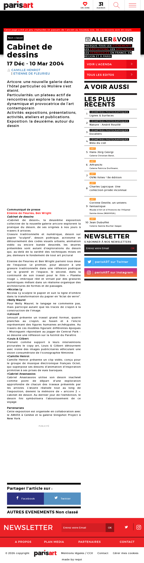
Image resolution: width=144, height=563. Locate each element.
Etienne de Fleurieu (31, 73)
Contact (127, 541)
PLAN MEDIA (54, 541)
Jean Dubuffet (99, 222)
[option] (44, 168)
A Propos (23, 541)
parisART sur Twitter (107, 262)
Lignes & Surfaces (102, 115)
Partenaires (89, 541)
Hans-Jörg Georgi (102, 152)
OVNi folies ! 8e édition (106, 177)
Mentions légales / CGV (77, 553)
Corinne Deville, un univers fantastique (108, 204)
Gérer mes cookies (126, 553)
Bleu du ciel (98, 143)
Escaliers (96, 133)
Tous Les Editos (110, 75)
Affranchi (96, 164)
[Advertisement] (44, 452)
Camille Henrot (26, 70)
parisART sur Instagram (114, 272)
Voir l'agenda (110, 64)
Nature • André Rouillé (105, 124)
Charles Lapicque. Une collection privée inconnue (108, 188)
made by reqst (72, 559)
